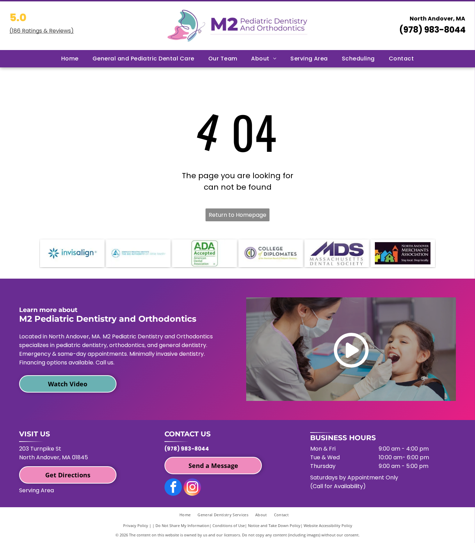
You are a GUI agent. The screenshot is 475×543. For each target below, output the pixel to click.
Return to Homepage (237, 215)
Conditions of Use (228, 525)
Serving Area (36, 490)
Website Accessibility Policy (328, 525)
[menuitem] (70, 58)
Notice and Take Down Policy (274, 525)
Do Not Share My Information (182, 525)
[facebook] (173, 487)
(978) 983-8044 (432, 29)
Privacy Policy (135, 525)
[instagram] (192, 487)
